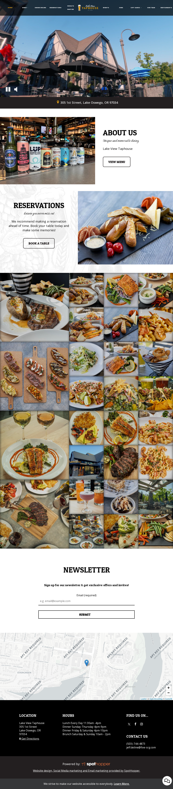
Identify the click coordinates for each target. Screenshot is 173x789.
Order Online (40, 7)
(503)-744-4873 (135, 744)
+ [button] (168, 688)
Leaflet (143, 698)
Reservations (55, 7)
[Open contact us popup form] (167, 780)
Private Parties (70, 7)
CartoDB (168, 698)
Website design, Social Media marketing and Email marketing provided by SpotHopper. (86, 771)
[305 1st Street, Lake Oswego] (86, 663)
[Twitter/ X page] (129, 724)
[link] (88, 8)
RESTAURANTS (166, 7)
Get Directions (30, 739)
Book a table (36, 245)
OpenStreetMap (156, 698)
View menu (114, 163)
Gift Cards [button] (135, 7)
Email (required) (86, 595)
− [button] (168, 693)
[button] (8, 90)
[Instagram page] (141, 724)
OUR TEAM (151, 7)
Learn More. (122, 784)
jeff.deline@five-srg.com (141, 747)
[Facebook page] (135, 724)
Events (106, 7)
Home (10, 7)
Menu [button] (24, 7)
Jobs (121, 7)
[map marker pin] (57, 102)
